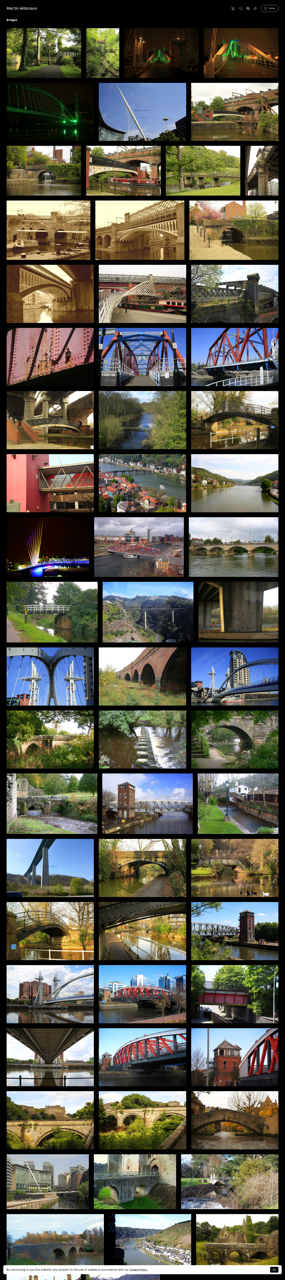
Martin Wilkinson (22, 8)
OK (274, 1269)
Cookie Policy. (139, 1269)
